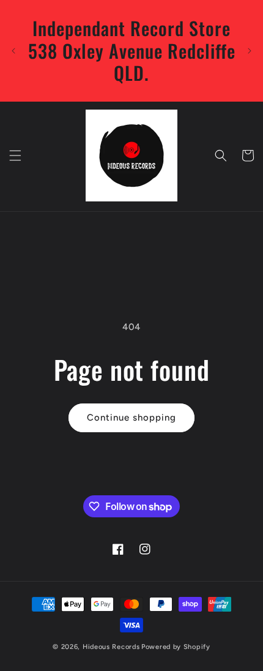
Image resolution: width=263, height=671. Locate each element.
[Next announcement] (249, 50)
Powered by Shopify (175, 647)
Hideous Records (111, 647)
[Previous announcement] (13, 50)
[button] (15, 155)
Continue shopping (131, 417)
